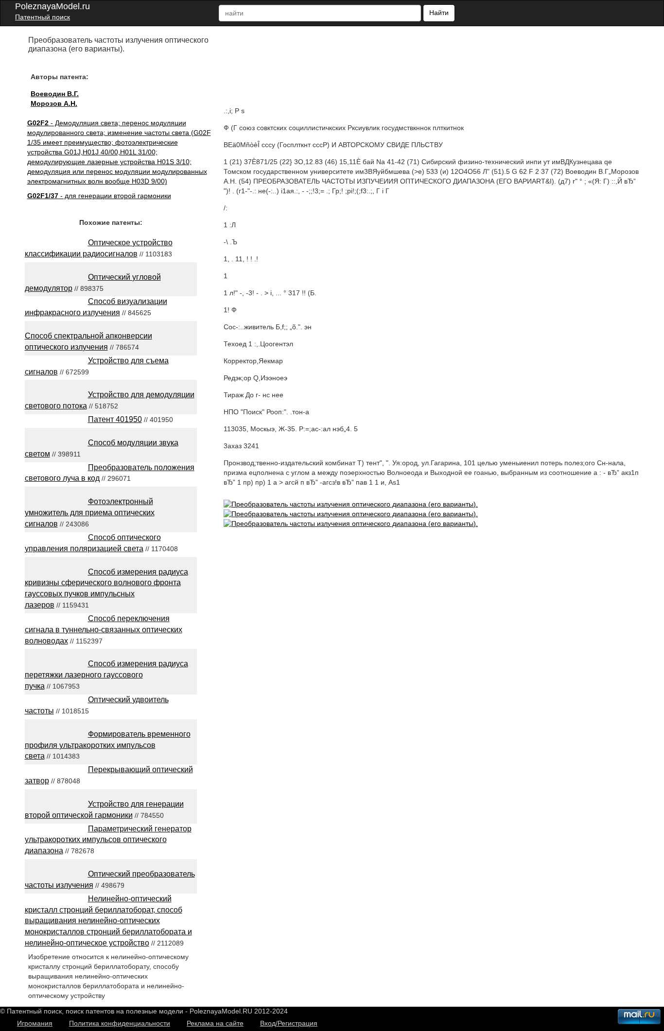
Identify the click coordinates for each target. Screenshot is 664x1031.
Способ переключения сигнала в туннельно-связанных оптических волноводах (103, 629)
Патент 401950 (115, 419)
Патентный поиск (42, 17)
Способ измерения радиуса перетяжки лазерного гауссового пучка (106, 674)
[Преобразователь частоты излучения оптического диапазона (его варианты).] (351, 504)
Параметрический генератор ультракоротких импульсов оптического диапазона (108, 840)
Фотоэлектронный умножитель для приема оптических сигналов (90, 512)
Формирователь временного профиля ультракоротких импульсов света (108, 745)
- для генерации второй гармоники (99, 196)
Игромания (34, 1023)
